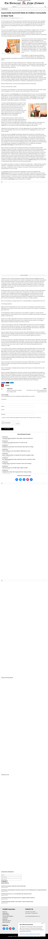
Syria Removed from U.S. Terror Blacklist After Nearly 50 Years (16, 894)
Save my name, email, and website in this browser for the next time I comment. (21, 417)
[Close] (43, 923)
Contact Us (5, 917)
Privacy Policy (5, 914)
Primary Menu (4, 8)
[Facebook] (17, 479)
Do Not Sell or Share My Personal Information (30, 934)
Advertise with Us (6, 920)
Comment (4, 399)
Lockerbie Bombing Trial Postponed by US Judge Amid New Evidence (18, 897)
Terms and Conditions (7, 916)
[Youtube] (27, 479)
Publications (5, 913)
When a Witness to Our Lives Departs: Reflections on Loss (16, 451)
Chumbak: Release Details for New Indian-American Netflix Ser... (17, 438)
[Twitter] (20, 479)
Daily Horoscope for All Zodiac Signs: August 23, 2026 (15, 467)
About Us (4, 911)
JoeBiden (7, 385)
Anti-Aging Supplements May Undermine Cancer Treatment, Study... (19, 459)
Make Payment (6, 922)
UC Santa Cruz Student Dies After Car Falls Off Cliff (14, 442)
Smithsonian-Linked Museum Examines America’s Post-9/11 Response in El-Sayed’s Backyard (23, 890)
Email (3, 409)
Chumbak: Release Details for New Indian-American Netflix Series (17, 901)
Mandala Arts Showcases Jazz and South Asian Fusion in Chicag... (18, 446)
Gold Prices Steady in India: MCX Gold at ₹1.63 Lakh (13, 886)
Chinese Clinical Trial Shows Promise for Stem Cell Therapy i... (17, 463)
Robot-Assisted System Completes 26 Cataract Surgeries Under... (18, 455)
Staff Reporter (16, 18)
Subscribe (4, 919)
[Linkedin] (24, 479)
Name (3, 406)
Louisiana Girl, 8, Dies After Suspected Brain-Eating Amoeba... (17, 472)
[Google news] (31, 479)
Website (3, 414)
